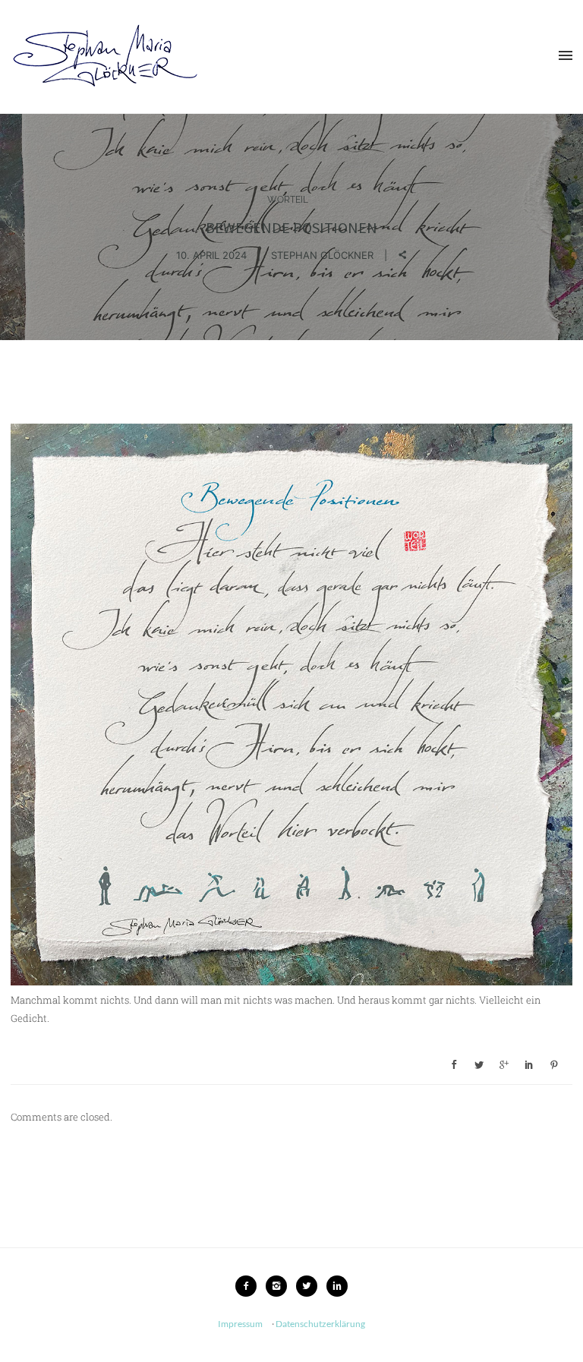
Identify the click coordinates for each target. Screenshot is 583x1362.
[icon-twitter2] (310, 1286)
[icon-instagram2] (280, 1286)
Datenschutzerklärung (320, 1323)
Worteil (287, 199)
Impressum (240, 1323)
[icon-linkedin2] (337, 1286)
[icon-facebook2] (249, 1286)
